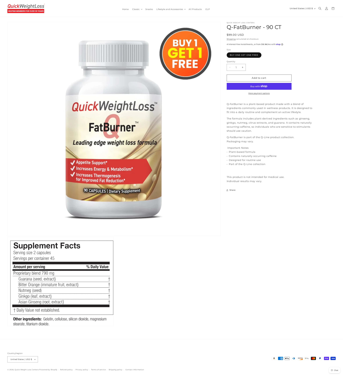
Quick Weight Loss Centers (27, 370)
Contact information (134, 370)
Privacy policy (82, 370)
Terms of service (98, 370)
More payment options (259, 93)
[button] (137, 9)
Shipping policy (116, 370)
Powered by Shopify (48, 370)
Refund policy (66, 370)
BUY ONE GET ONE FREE (244, 55)
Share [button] (232, 190)
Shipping (231, 39)
